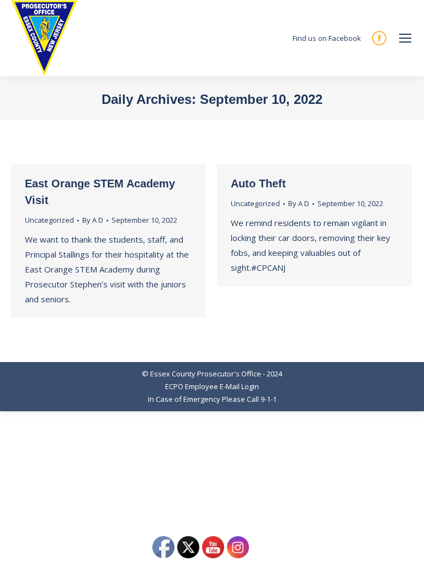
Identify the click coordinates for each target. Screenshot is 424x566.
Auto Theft (258, 183)
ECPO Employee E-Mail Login (212, 386)
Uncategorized (49, 220)
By (92, 220)
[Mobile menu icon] (405, 38)
